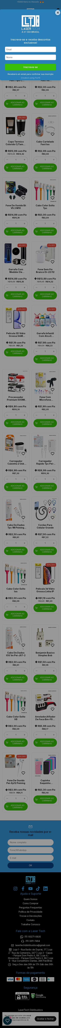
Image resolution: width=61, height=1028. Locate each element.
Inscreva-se (30, 67)
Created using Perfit (30, 78)
